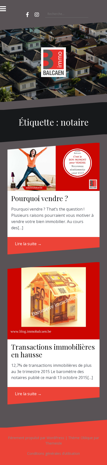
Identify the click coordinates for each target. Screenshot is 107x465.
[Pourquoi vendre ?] (53, 167)
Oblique (87, 437)
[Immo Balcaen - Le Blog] (53, 61)
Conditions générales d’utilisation (53, 453)
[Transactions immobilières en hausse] (53, 300)
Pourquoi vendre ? (39, 198)
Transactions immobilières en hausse (53, 350)
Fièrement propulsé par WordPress (36, 437)
